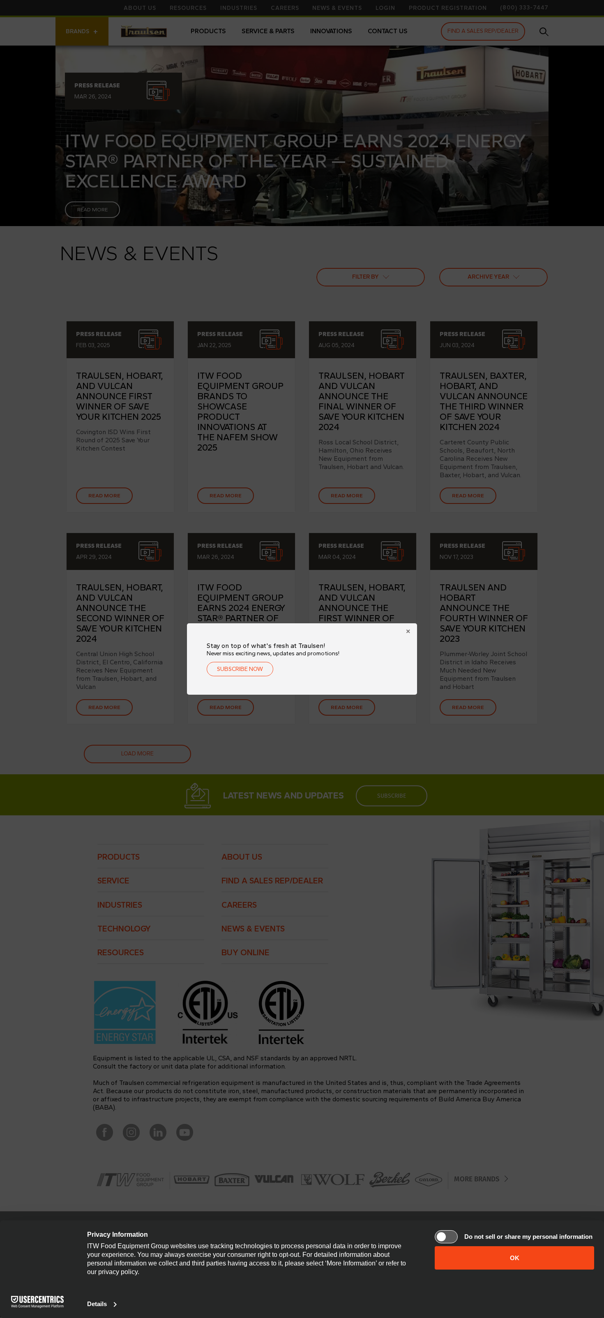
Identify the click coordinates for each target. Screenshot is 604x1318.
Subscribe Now (240, 669)
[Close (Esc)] (408, 632)
